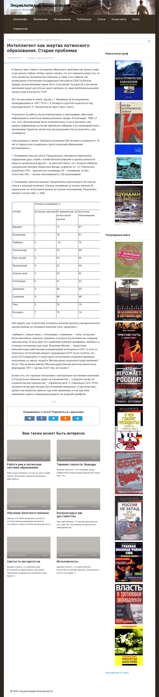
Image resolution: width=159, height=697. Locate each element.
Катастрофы (20, 19)
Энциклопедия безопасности (40, 5)
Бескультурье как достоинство (69, 514)
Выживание (41, 19)
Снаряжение (20, 28)
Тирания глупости (45, 58)
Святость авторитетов (23, 561)
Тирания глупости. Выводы (76, 464)
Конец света (118, 19)
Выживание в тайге (117, 672)
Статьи (101, 19)
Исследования (62, 19)
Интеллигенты (67, 561)
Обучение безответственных (28, 513)
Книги (135, 19)
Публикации (84, 19)
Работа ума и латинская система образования (24, 466)
